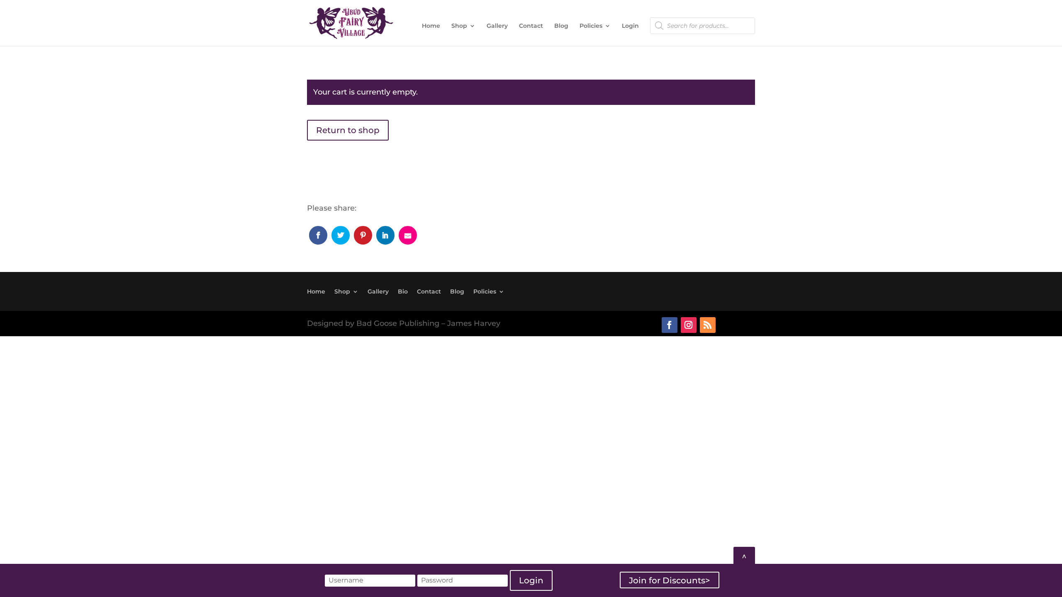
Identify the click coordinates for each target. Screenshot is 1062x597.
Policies (591, 26)
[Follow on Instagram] (689, 325)
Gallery (497, 26)
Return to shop (348, 130)
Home (431, 26)
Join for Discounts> (669, 580)
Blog (561, 26)
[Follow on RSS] (708, 325)
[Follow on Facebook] (669, 325)
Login (630, 26)
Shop (459, 26)
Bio (403, 291)
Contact (531, 26)
